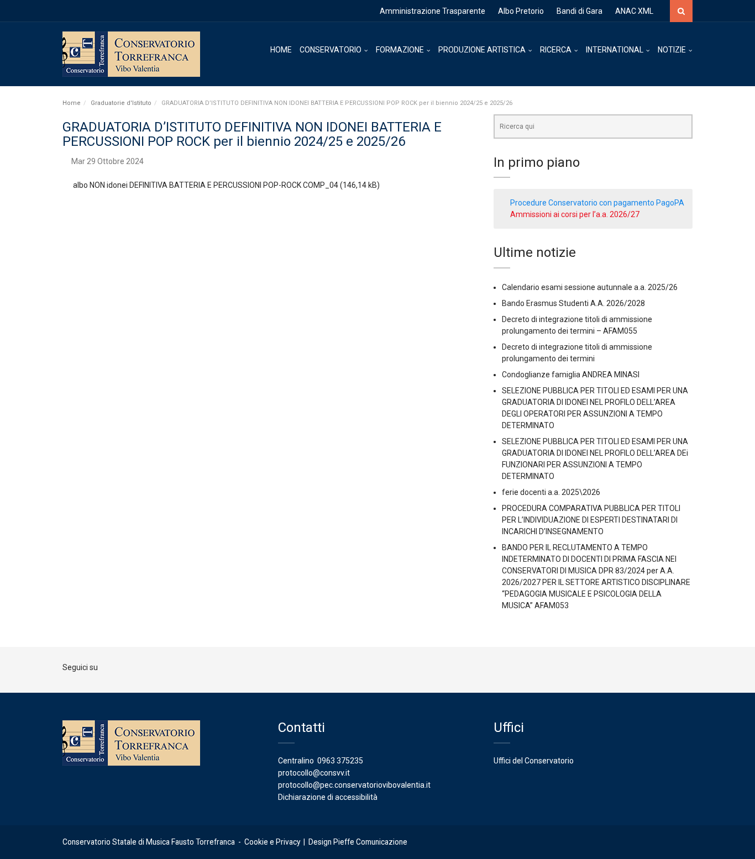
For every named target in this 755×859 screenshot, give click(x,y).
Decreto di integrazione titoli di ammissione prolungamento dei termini (577, 352)
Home (71, 103)
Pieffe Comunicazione (370, 841)
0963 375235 (340, 760)
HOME (281, 49)
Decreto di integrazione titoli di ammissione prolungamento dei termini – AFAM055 (577, 325)
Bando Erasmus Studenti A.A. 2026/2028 (573, 303)
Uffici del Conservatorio (534, 760)
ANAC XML (634, 11)
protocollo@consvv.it (314, 772)
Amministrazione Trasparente (432, 11)
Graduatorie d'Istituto (121, 103)
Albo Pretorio (521, 11)
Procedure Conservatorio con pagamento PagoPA (597, 202)
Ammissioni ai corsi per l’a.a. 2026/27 (574, 214)
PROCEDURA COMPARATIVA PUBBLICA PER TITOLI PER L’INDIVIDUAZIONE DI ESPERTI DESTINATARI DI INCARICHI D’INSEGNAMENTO (591, 520)
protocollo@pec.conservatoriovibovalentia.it (354, 785)
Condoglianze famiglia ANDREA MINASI (570, 374)
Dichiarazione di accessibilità (328, 797)
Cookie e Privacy (272, 841)
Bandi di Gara (579, 11)
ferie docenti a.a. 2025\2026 (551, 492)
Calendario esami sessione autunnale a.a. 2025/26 (590, 287)
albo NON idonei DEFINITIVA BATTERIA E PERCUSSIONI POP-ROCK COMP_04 (205, 185)
